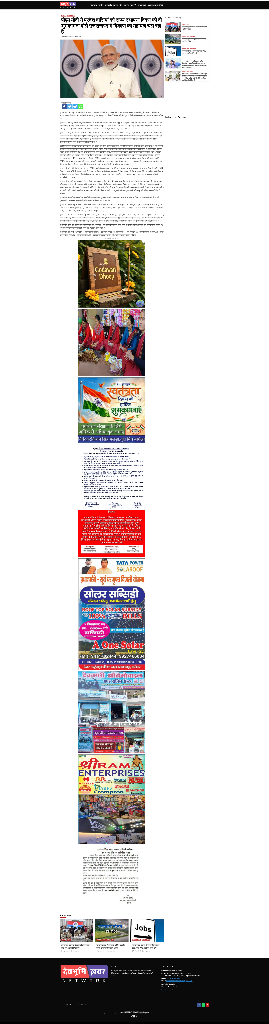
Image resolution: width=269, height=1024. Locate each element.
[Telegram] (75, 106)
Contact (76, 1005)
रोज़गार (126, 5)
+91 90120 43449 (173, 978)
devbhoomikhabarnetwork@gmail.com (179, 981)
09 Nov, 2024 (77, 36)
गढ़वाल (73, 15)
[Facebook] (64, 106)
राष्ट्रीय (100, 5)
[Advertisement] (187, 97)
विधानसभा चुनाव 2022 (155, 5)
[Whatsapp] (80, 106)
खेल (120, 5)
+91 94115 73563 (167, 989)
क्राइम (115, 5)
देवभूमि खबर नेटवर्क (67, 36)
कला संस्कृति (142, 5)
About (68, 1005)
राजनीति (133, 5)
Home (62, 1005)
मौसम (113, 939)
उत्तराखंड (93, 5)
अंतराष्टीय (108, 5)
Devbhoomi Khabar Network (137, 1011)
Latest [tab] (168, 17)
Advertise (84, 1005)
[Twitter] (69, 106)
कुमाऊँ (68, 15)
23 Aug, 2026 (76, 951)
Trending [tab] (177, 17)
